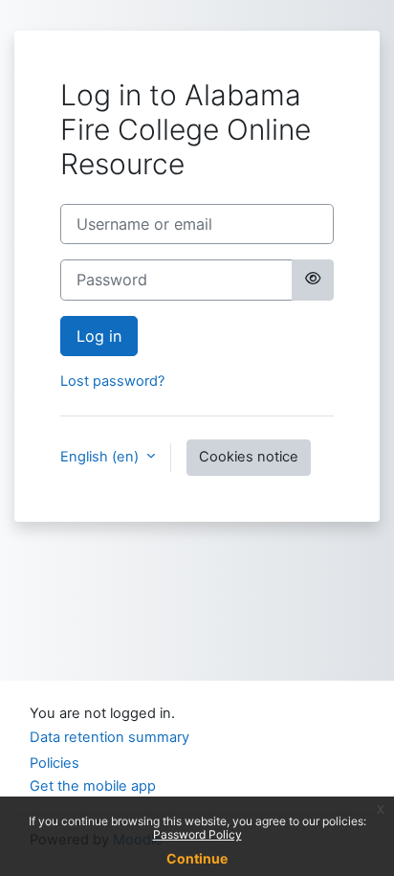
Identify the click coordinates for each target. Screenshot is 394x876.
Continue (197, 858)
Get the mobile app (93, 786)
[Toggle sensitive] (313, 279)
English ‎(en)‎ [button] (101, 456)
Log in (99, 336)
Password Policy (197, 834)
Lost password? (112, 381)
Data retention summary (109, 737)
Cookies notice (248, 456)
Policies (54, 763)
